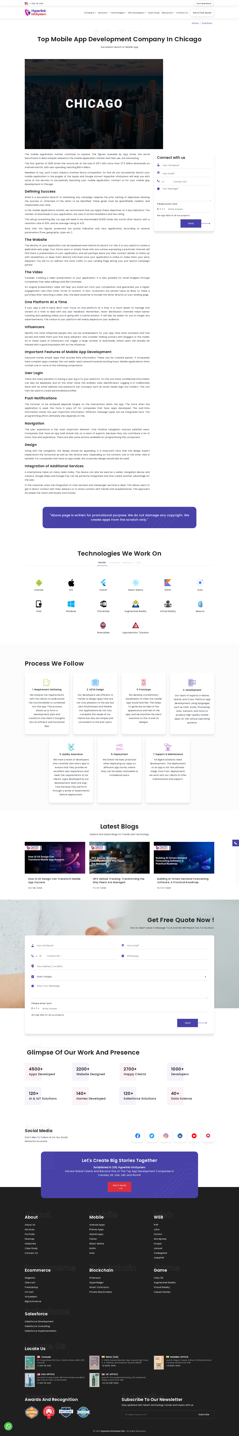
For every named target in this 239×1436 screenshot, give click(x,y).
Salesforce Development (39, 1321)
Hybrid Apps (96, 1234)
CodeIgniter (160, 1253)
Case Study (154, 12)
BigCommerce (33, 1301)
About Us (30, 1224)
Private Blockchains (100, 1292)
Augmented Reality (165, 1282)
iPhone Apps (96, 1229)
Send (190, 223)
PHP (156, 1224)
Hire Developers (136, 12)
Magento (30, 1277)
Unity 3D (158, 1277)
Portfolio (30, 1234)
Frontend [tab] (114, 562)
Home (195, 23)
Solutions (207, 23)
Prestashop (31, 1287)
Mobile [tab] (102, 562)
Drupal (158, 1243)
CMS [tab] (138, 562)
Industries (30, 1243)
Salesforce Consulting (37, 1326)
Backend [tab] (128, 562)
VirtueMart (31, 1296)
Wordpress (160, 1238)
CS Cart (29, 1292)
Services (102, 12)
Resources (167, 12)
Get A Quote (119, 1185)
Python (158, 1234)
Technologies (117, 12)
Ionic (92, 1253)
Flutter (93, 1238)
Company (89, 12)
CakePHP (159, 1257)
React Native (96, 1243)
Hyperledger (96, 1282)
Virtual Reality (162, 1287)
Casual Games (162, 1292)
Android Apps (97, 1224)
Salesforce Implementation (40, 1330)
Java (156, 1229)
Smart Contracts (99, 1287)
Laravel (158, 1248)
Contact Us (182, 12)
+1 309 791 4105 (36, 3)
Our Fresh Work (203, 3)
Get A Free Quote (202, 12)
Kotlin (92, 1248)
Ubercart (30, 1282)
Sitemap (29, 1238)
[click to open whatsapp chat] (8, 1426)
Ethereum (95, 1277)
